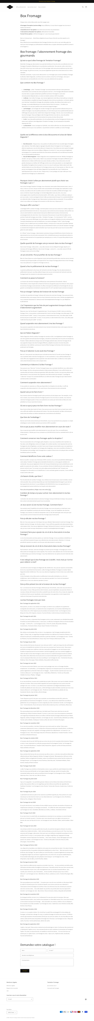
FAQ (49, 489)
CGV (8, 991)
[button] (82, 7)
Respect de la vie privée (12, 988)
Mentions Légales (11, 985)
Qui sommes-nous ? (52, 985)
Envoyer (25, 970)
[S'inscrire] (31, 999)
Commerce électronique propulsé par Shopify (25, 1017)
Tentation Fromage (13, 1017)
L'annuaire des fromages (53, 988)
